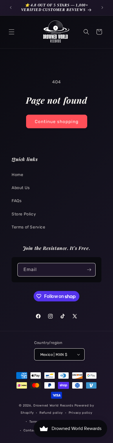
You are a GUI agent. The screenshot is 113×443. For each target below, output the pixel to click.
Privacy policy (80, 413)
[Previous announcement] (10, 7)
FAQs (16, 200)
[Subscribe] (89, 270)
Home (17, 174)
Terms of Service (28, 227)
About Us (21, 187)
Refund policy (51, 413)
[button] (11, 31)
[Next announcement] (102, 7)
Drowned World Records (53, 405)
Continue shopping (57, 121)
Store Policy (24, 214)
